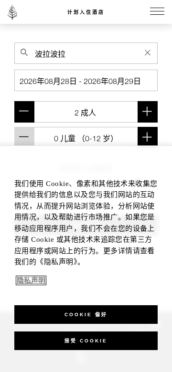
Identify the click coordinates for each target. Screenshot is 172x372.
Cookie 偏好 (86, 314)
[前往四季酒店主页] (12, 12)
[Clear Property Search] (148, 52)
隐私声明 (31, 280)
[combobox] (86, 53)
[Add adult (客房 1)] (148, 112)
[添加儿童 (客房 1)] (148, 137)
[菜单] (157, 12)
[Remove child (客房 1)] (24, 137)
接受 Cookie (86, 340)
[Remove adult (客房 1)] (24, 112)
